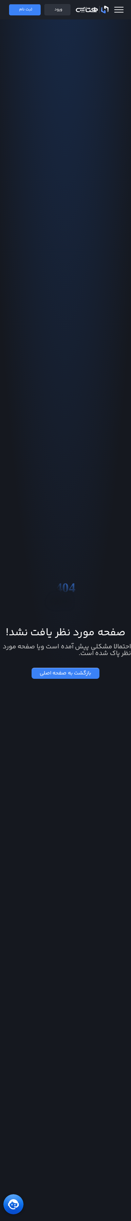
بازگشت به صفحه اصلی (66, 673)
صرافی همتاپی (92, 10)
